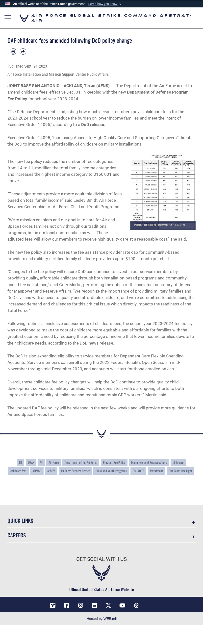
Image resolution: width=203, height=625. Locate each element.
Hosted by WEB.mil (102, 619)
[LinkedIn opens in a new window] (94, 605)
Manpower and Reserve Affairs (149, 462)
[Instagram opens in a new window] (80, 605)
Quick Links (20, 520)
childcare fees (18, 470)
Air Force (54, 462)
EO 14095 (138, 470)
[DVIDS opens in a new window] (52, 605)
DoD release (92, 124)
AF (41, 462)
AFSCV (51, 470)
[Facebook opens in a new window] (67, 605)
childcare (178, 462)
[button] (105, 3)
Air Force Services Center (75, 470)
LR (20, 462)
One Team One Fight (180, 470)
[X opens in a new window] (108, 605)
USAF (31, 462)
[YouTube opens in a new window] (122, 605)
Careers (16, 535)
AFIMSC (36, 470)
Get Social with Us (101, 559)
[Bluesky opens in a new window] (150, 603)
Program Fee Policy (114, 462)
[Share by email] (23, 51)
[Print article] (13, 51)
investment (156, 470)
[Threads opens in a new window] (136, 605)
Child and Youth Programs (111, 470)
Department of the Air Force (81, 462)
